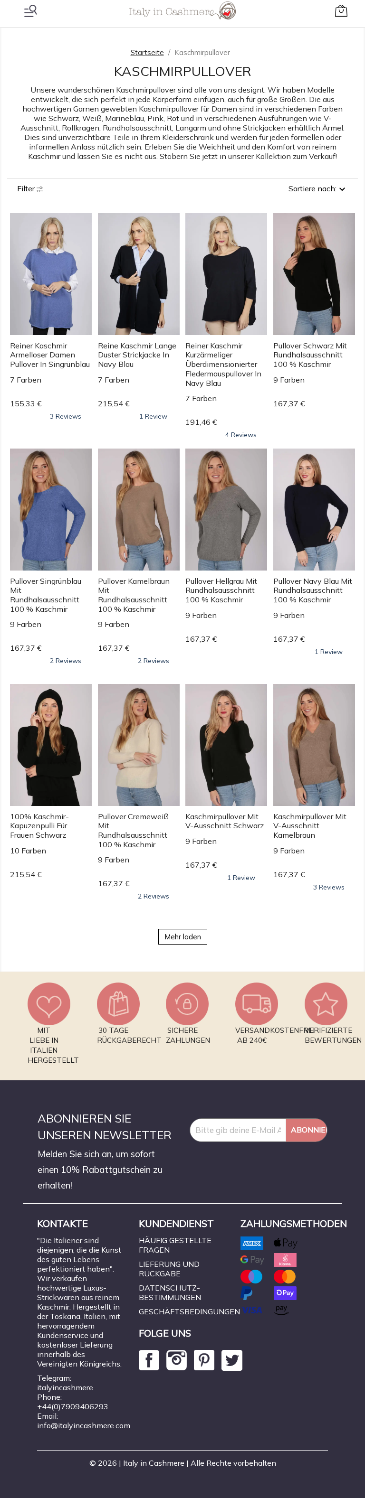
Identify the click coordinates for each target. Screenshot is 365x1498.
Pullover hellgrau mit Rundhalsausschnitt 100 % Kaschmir (221, 590)
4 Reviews (241, 435)
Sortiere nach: (312, 188)
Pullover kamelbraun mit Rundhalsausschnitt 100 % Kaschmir (134, 595)
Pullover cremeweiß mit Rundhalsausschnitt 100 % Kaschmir (133, 830)
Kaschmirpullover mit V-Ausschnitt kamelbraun (309, 826)
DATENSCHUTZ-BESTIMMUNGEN (170, 1292)
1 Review (153, 416)
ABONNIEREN (309, 1129)
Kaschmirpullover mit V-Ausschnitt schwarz (224, 821)
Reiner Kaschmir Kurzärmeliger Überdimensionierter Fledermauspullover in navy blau (223, 364)
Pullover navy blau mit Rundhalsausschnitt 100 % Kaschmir (312, 590)
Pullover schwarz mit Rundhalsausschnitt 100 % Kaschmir (310, 355)
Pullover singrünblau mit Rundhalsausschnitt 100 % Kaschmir (45, 595)
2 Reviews (65, 660)
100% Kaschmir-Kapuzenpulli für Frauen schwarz (39, 826)
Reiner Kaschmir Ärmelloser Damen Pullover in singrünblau (50, 355)
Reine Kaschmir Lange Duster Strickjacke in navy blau (137, 355)
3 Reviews (65, 416)
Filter (27, 188)
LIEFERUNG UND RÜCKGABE (169, 1268)
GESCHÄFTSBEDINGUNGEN (189, 1311)
